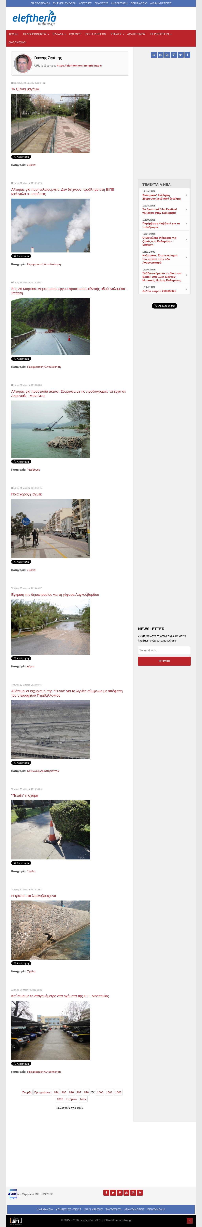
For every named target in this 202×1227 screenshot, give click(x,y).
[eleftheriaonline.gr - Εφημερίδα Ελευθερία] (34, 18)
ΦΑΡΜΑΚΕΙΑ (45, 1209)
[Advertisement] (164, 402)
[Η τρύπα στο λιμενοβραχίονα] (50, 930)
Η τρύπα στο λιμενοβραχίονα (33, 896)
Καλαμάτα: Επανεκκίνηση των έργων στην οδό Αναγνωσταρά (160, 259)
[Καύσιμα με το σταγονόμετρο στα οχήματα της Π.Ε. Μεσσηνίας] (50, 1030)
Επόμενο (71, 1099)
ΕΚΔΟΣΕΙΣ (101, 3)
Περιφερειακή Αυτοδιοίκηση (44, 264)
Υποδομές (33, 469)
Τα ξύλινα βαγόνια (25, 89)
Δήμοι (30, 666)
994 (56, 1092)
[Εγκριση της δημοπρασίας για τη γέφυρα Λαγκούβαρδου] (50, 626)
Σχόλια (31, 164)
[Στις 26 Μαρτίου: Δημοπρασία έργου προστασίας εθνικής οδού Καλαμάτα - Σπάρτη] (50, 326)
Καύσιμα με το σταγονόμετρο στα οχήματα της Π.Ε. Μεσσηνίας (60, 996)
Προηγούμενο (42, 1092)
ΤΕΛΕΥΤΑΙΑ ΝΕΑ (156, 185)
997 (79, 1092)
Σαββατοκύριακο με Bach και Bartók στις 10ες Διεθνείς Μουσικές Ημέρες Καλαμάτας (161, 277)
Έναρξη (27, 1092)
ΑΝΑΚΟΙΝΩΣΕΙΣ (134, 1209)
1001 (109, 1092)
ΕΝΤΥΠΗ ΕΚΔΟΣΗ (64, 3)
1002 (118, 1092)
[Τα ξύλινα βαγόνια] (50, 123)
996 (71, 1092)
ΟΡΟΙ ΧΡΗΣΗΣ (93, 1209)
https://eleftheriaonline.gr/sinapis (79, 65)
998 (86, 1092)
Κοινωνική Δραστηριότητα (43, 770)
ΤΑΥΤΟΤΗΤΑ (114, 1209)
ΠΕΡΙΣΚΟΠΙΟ (138, 3)
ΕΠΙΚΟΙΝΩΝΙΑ (156, 1209)
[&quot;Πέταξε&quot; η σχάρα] (50, 829)
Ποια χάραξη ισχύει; (26, 494)
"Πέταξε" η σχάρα (24, 795)
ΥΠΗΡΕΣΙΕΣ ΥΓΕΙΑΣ (68, 1209)
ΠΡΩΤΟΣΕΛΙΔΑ (40, 3)
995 (64, 1092)
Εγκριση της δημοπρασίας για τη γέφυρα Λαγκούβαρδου (55, 595)
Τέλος (83, 1099)
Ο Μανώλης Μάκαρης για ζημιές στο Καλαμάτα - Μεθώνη (159, 241)
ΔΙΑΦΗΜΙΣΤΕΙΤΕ (160, 3)
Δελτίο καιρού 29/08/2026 (159, 291)
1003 (60, 1099)
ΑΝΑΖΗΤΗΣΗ (119, 3)
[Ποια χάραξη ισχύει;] (50, 528)
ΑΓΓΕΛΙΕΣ (85, 3)
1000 (100, 1092)
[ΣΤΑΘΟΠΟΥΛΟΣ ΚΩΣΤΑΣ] (15, 1220)
